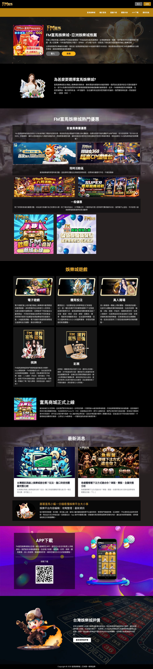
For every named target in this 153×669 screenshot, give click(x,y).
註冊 (147, 4)
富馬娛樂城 (91, 12)
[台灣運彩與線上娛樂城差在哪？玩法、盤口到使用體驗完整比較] (44, 462)
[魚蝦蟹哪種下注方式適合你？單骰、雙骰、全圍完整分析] (108, 462)
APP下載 (135, 12)
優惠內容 (124, 12)
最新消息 (146, 12)
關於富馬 (103, 12)
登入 (138, 4)
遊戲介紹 (113, 12)
